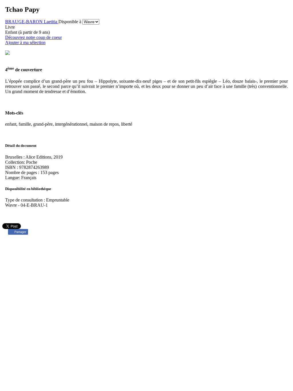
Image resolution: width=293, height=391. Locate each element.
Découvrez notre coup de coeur (33, 37)
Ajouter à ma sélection (25, 42)
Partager (20, 232)
